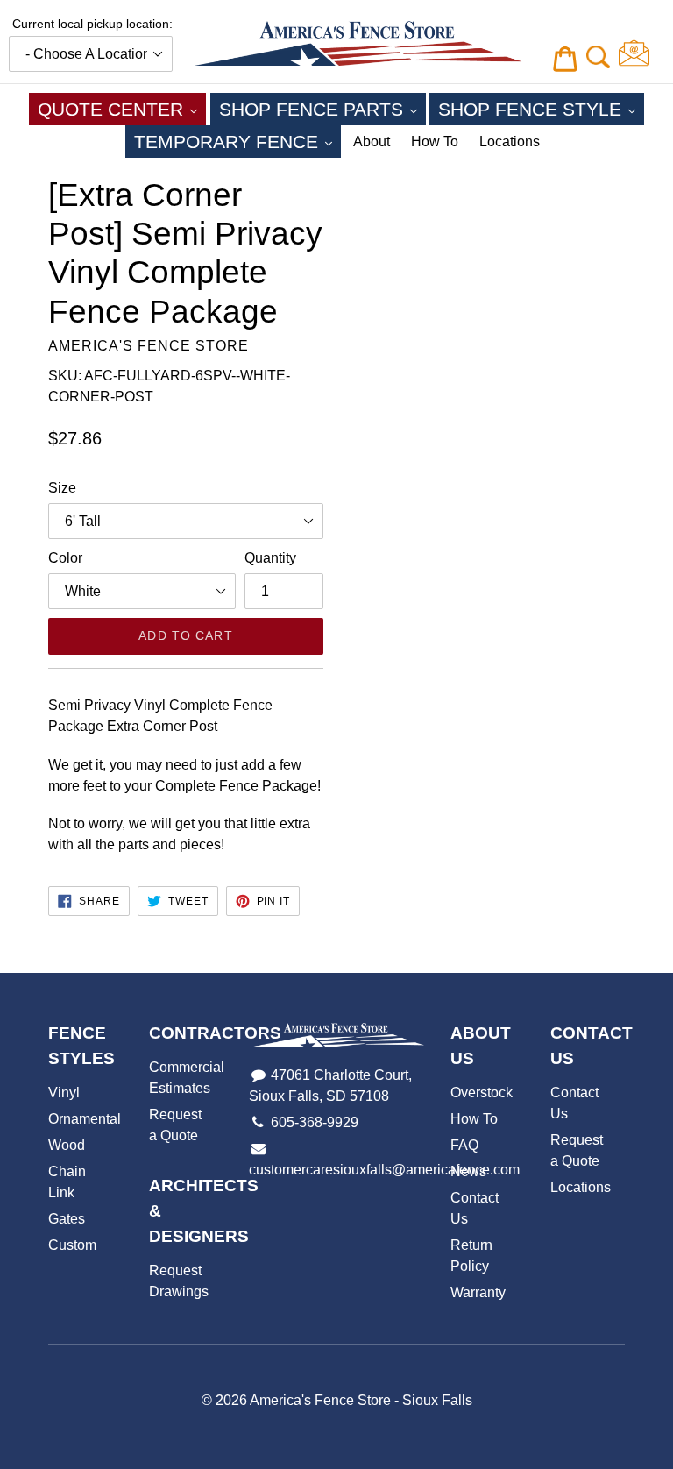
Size (62, 487)
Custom (72, 1245)
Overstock (481, 1092)
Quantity (270, 557)
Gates (66, 1218)
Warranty (478, 1292)
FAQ (464, 1145)
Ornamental (84, 1118)
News (468, 1171)
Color (65, 557)
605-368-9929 (314, 1122)
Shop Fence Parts (322, 108)
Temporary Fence (237, 141)
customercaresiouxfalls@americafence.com (384, 1169)
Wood (66, 1145)
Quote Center (122, 108)
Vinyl (64, 1092)
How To (434, 141)
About (371, 141)
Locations (509, 141)
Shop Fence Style (541, 108)
